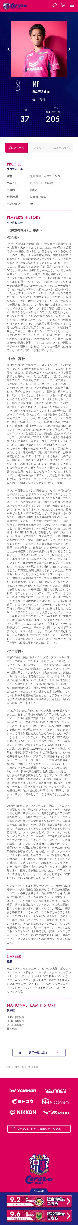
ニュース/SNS (61, 147)
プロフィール (16, 147)
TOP (8, 1067)
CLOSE (39, 1190)
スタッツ (39, 147)
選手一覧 (19, 1067)
